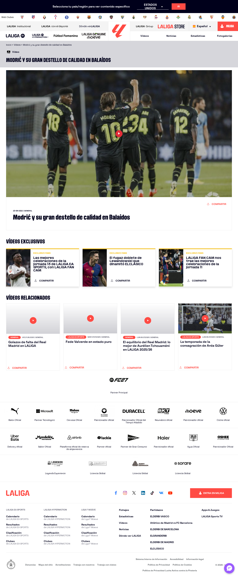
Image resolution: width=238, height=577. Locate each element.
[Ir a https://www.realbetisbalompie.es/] (178, 17)
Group (144, 26)
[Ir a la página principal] (119, 39)
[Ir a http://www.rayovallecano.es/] (144, 17)
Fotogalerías (224, 35)
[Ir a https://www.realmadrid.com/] (189, 17)
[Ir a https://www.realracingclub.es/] (133, 17)
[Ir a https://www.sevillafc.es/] (211, 17)
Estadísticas (198, 35)
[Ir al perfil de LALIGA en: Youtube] (170, 493)
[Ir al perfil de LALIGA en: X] (134, 493)
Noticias (171, 35)
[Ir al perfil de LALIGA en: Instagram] (125, 493)
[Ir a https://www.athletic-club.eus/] (22, 17)
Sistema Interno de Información (151, 559)
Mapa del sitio (46, 565)
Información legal (195, 559)
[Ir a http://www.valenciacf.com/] (222, 17)
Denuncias (30, 565)
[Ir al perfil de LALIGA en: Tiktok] (152, 493)
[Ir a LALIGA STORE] (171, 26)
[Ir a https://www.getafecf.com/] (100, 17)
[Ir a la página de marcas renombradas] (11, 565)
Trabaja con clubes (106, 565)
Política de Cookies (182, 565)
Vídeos (144, 35)
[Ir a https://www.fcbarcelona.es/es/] (89, 17)
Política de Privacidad (159, 565)
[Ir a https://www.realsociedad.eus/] (200, 17)
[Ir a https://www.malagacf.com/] (122, 17)
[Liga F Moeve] (66, 36)
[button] (15, 36)
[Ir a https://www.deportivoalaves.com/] (66, 17)
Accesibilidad (176, 559)
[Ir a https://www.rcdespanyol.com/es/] (167, 17)
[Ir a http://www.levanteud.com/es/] (111, 17)
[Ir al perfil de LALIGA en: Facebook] (116, 493)
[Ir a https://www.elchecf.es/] (77, 17)
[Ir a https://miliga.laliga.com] (228, 26)
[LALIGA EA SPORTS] (15, 36)
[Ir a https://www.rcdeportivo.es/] (156, 17)
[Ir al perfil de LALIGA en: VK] (161, 493)
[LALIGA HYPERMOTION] (40, 36)
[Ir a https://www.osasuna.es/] (44, 17)
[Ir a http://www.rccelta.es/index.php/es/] (55, 17)
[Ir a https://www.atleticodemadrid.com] (33, 17)
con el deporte (54, 26)
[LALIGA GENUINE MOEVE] (94, 36)
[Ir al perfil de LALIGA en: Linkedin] (143, 493)
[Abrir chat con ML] (229, 568)
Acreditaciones (63, 565)
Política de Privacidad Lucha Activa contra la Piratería (170, 570)
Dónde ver (89, 26)
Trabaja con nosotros (83, 565)
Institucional (19, 26)
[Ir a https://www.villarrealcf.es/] (234, 17)
